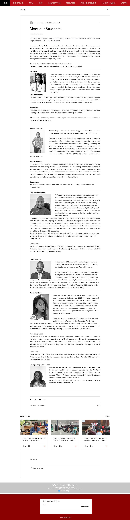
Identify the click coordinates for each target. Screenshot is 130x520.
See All (108, 416)
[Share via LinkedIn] (40, 399)
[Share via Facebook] (31, 399)
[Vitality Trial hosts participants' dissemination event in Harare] (96, 427)
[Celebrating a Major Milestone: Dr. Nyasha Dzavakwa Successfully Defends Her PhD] (34, 427)
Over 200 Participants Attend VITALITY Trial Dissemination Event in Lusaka (64, 439)
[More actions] (99, 23)
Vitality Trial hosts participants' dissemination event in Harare (95, 439)
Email (44, 504)
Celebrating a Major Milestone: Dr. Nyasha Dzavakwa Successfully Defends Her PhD (34, 439)
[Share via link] (45, 399)
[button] (107, 10)
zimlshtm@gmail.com (68, 487)
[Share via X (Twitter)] (35, 399)
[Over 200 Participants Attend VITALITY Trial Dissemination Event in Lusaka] (65, 427)
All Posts (22, 9)
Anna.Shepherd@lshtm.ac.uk (73, 489)
